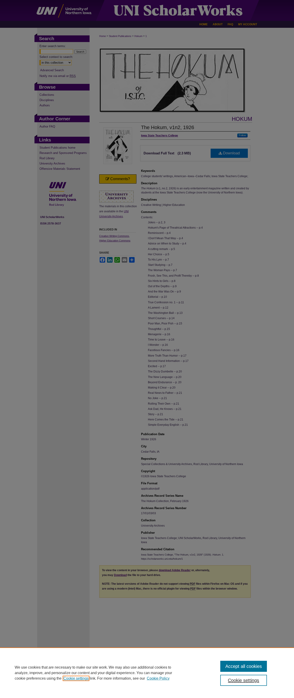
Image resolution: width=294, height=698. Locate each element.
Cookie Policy (158, 678)
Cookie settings (76, 678)
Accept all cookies (243, 666)
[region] (147, 672)
